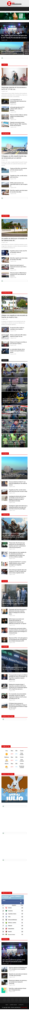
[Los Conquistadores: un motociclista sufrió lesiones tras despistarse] (5, 101)
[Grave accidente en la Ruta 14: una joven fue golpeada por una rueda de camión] (4, 483)
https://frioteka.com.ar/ (7, 801)
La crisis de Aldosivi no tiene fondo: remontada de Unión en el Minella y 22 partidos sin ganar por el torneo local (14, 428)
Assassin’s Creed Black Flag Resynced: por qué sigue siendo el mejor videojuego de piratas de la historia (14, 535)
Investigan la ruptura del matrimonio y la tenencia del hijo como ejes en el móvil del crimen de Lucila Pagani (18, 507)
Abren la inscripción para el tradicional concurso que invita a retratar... (18, 267)
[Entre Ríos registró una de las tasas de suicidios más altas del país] (5, 192)
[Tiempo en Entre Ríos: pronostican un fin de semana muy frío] (5, 170)
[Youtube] (24, 999)
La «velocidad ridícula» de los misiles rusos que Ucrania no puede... (17, 351)
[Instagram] (8, 999)
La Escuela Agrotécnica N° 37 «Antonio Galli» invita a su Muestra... (17, 109)
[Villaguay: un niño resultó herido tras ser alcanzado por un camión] (11, 48)
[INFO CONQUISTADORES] (14, 3)
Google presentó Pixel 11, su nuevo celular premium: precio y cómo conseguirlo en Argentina (17, 563)
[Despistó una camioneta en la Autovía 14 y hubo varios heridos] (4, 976)
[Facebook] (4, 999)
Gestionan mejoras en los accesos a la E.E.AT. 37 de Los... (13, 88)
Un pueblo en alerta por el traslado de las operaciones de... (14, 239)
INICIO (7, 1004)
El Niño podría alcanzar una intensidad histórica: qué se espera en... (18, 184)
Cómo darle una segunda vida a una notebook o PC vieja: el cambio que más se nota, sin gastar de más (17, 571)
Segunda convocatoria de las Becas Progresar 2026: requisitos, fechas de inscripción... (18, 124)
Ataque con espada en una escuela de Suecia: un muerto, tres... (14, 316)
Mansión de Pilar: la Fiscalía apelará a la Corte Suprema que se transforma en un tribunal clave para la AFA (18, 639)
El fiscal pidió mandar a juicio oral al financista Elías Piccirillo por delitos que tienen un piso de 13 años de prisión (14, 601)
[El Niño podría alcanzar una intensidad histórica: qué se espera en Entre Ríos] (5, 184)
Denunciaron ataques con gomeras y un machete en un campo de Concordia (18, 982)
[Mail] (12, 999)
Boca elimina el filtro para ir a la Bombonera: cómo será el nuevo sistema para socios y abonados (12, 400)
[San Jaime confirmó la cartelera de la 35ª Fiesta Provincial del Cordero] (14, 32)
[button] (2, 9)
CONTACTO (20, 1004)
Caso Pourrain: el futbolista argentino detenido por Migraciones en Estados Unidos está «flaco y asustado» (14, 386)
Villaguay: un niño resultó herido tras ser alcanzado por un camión (13, 157)
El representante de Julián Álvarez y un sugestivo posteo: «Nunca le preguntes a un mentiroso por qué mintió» (14, 442)
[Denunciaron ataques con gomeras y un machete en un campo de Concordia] (4, 982)
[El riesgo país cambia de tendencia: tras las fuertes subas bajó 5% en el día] (14, 661)
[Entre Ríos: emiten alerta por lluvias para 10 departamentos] (4, 990)
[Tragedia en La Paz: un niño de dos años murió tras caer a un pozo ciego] (5, 177)
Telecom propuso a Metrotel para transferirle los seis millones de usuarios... (18, 274)
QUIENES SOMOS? (13, 1004)
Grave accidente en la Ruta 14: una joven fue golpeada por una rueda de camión (18, 483)
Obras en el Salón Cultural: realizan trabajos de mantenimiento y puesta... (18, 116)
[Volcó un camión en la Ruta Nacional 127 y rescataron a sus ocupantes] (4, 969)
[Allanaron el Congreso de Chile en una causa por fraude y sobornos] (5, 344)
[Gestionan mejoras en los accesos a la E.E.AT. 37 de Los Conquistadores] (14, 76)
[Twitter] (16, 999)
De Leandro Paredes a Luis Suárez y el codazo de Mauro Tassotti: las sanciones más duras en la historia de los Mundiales (14, 371)
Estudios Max (24, 1007)
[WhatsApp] (20, 999)
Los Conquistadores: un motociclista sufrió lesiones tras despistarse (18, 101)
